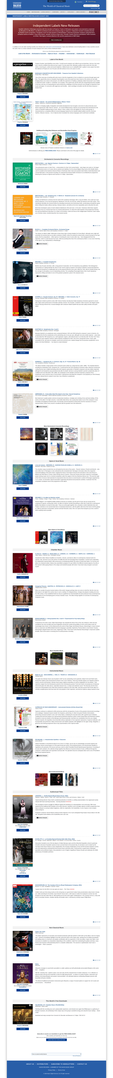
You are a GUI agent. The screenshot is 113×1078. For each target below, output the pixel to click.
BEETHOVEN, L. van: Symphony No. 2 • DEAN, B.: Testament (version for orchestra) (59, 195)
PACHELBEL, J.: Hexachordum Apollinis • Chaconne (50, 739)
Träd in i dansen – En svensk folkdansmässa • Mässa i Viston (52, 101)
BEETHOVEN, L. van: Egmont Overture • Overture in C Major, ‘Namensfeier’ (57, 163)
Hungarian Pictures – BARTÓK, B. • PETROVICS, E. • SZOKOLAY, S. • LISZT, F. (58, 586)
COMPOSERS (55, 11)
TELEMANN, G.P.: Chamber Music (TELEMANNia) (49, 1005)
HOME (28, 11)
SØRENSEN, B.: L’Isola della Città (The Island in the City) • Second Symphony (57, 394)
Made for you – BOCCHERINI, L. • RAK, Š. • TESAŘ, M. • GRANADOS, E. (56, 674)
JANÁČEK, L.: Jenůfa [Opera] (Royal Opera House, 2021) (51, 796)
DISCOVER (22, 96)
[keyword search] (97, 5)
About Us (30, 1064)
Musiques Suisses (19, 639)
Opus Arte (20, 824)
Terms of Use (61, 1070)
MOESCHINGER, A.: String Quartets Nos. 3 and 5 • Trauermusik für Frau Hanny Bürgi (60, 618)
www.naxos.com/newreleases (53, 46)
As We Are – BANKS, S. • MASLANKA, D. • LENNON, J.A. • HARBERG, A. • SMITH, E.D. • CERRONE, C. (65, 553)
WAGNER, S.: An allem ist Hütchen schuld (47, 497)
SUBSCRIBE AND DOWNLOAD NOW (56, 1039)
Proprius (20, 93)
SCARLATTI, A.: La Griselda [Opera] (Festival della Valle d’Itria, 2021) (55, 839)
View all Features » (77, 1055)
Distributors (43, 1064)
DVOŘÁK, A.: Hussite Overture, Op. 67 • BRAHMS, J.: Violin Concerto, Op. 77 (57, 297)
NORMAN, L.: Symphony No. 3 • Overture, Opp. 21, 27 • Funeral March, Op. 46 (57, 361)
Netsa (37, 964)
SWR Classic (19, 349)
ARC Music (20, 984)
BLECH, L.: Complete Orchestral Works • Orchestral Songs (52, 229)
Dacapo (20, 414)
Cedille (19, 574)
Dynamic (20, 760)
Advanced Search (94, 8)
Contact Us (82, 1064)
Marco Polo (19, 518)
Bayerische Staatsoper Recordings (23, 216)
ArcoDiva (20, 695)
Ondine (20, 382)
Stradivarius (20, 952)
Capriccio (21, 249)
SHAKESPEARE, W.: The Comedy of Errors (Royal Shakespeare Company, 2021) (58, 885)
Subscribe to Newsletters (63, 1064)
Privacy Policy (51, 1070)
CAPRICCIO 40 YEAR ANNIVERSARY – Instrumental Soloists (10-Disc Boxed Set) (58, 707)
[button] (56, 1)
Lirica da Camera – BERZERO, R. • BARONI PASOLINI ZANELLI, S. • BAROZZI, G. (58, 465)
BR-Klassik (21, 183)
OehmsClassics (21, 606)
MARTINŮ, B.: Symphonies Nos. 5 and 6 (46, 329)
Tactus (20, 485)
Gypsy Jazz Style (40, 931)
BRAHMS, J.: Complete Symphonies (45, 261)
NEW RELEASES (35, 11)
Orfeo (20, 317)
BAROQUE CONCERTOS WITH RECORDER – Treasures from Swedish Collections (59, 73)
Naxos (19, 284)
